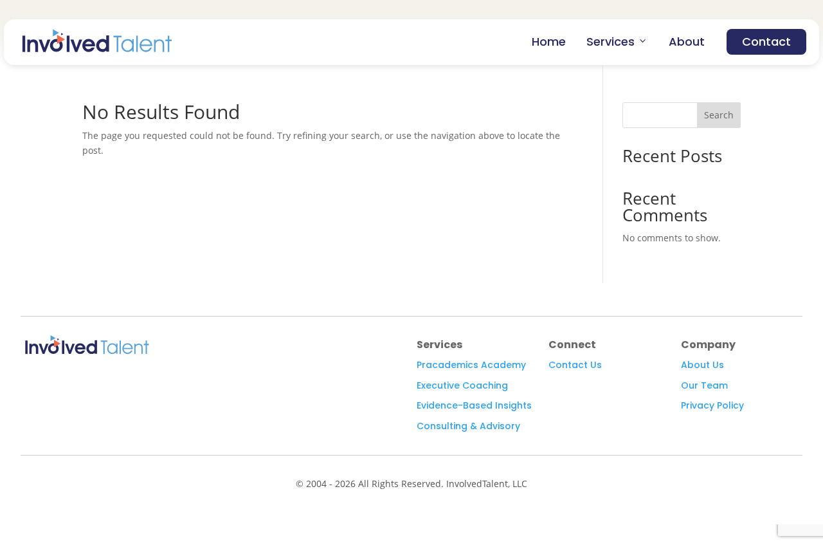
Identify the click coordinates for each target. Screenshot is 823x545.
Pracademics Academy (471, 364)
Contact (766, 41)
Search (719, 115)
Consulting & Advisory (468, 426)
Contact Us (575, 364)
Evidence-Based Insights (474, 405)
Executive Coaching (462, 385)
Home (549, 41)
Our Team (704, 385)
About (687, 41)
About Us (702, 364)
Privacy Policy (712, 405)
